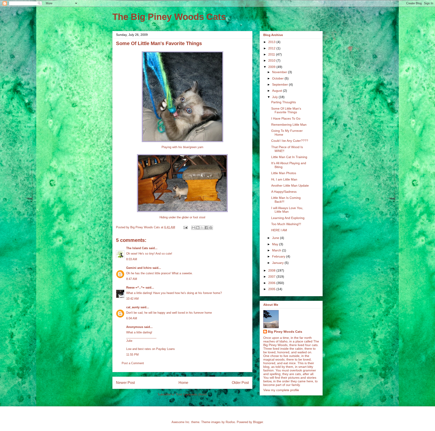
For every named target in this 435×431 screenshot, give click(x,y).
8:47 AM (131, 279)
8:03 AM (131, 259)
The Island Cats (137, 248)
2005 (272, 289)
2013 (272, 42)
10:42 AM (132, 298)
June (276, 238)
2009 (272, 67)
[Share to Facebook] (206, 227)
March (277, 250)
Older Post (240, 383)
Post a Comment (133, 363)
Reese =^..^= (135, 287)
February (279, 256)
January (278, 263)
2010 (272, 60)
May (275, 244)
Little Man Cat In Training (289, 157)
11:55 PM (132, 354)
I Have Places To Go (285, 118)
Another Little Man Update (290, 185)
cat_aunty (133, 307)
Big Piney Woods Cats (285, 331)
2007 (272, 276)
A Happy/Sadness (284, 191)
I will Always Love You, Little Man (287, 210)
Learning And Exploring (287, 218)
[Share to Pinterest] (210, 227)
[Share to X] (202, 227)
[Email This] (193, 227)
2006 (272, 283)
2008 (272, 270)
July (275, 97)
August (277, 90)
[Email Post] (185, 227)
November (280, 72)
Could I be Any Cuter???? (289, 140)
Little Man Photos (283, 173)
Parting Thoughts (283, 102)
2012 (272, 48)
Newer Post (125, 383)
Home (183, 383)
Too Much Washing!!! (286, 224)
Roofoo (230, 422)
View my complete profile (281, 390)
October (278, 78)
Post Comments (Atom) (191, 394)
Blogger (258, 422)
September (280, 84)
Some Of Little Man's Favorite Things (286, 110)
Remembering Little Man (289, 124)
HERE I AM (279, 230)
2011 (272, 54)
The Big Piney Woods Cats (169, 17)
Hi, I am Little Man (284, 179)
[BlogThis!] (198, 227)
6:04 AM (131, 318)
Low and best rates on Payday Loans (150, 349)
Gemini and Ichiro (139, 268)
